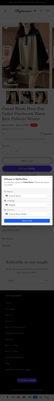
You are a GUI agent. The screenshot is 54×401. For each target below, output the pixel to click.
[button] (27, 196)
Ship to (10, 191)
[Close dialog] (50, 177)
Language (11, 201)
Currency (10, 210)
